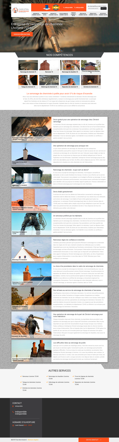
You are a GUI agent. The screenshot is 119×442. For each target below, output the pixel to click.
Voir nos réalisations (22, 34)
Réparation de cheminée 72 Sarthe (93, 14)
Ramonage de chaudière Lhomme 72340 (59, 377)
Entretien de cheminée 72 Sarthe (103, 14)
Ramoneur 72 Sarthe (45, 14)
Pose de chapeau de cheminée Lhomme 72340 (84, 377)
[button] (58, 50)
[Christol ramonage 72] (20, 10)
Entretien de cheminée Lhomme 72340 (32, 389)
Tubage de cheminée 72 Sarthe (73, 14)
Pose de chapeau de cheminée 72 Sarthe (63, 14)
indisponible (68, 7)
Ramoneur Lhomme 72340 (30, 376)
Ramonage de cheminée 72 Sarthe (36, 14)
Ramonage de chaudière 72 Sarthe (53, 14)
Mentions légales (33, 440)
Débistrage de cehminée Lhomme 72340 (59, 383)
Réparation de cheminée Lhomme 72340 (85, 383)
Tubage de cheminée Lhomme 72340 (31, 383)
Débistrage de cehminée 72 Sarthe (83, 14)
